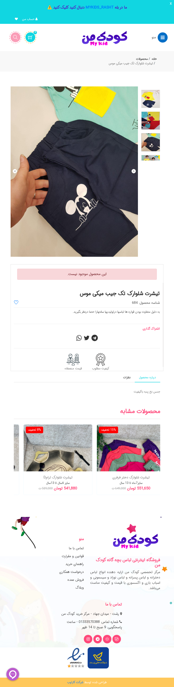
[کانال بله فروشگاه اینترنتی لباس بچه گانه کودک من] (116, 639)
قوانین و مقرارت (73, 556)
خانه (154, 59)
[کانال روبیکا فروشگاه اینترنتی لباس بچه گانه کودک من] (107, 639)
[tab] (147, 377)
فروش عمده (75, 579)
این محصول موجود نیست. (87, 274)
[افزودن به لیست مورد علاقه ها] (16, 303)
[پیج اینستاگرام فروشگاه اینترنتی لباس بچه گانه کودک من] (88, 639)
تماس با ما (76, 548)
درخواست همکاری (71, 572)
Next (134, 171)
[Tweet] (87, 339)
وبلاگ (80, 587)
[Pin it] (94, 339)
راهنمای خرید (74, 564)
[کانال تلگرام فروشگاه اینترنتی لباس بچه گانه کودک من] (97, 639)
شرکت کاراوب (75, 682)
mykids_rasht (100, 7)
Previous (15, 171)
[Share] (79, 339)
